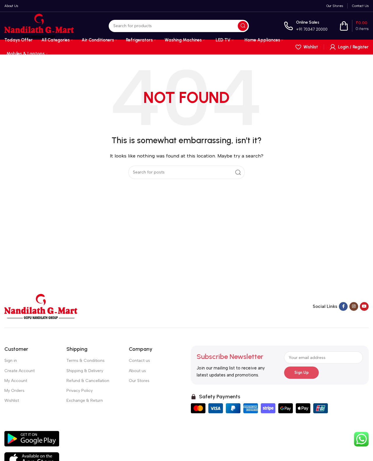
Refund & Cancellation (87, 380)
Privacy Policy (79, 390)
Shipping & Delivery (84, 370)
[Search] (243, 26)
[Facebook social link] (343, 306)
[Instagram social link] (353, 306)
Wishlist (11, 400)
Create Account (19, 370)
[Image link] (40, 306)
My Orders (14, 390)
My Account (15, 380)
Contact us (139, 360)
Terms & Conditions (85, 360)
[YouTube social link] (364, 306)
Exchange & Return (84, 400)
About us (137, 370)
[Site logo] (39, 25)
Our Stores (139, 380)
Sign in (10, 360)
